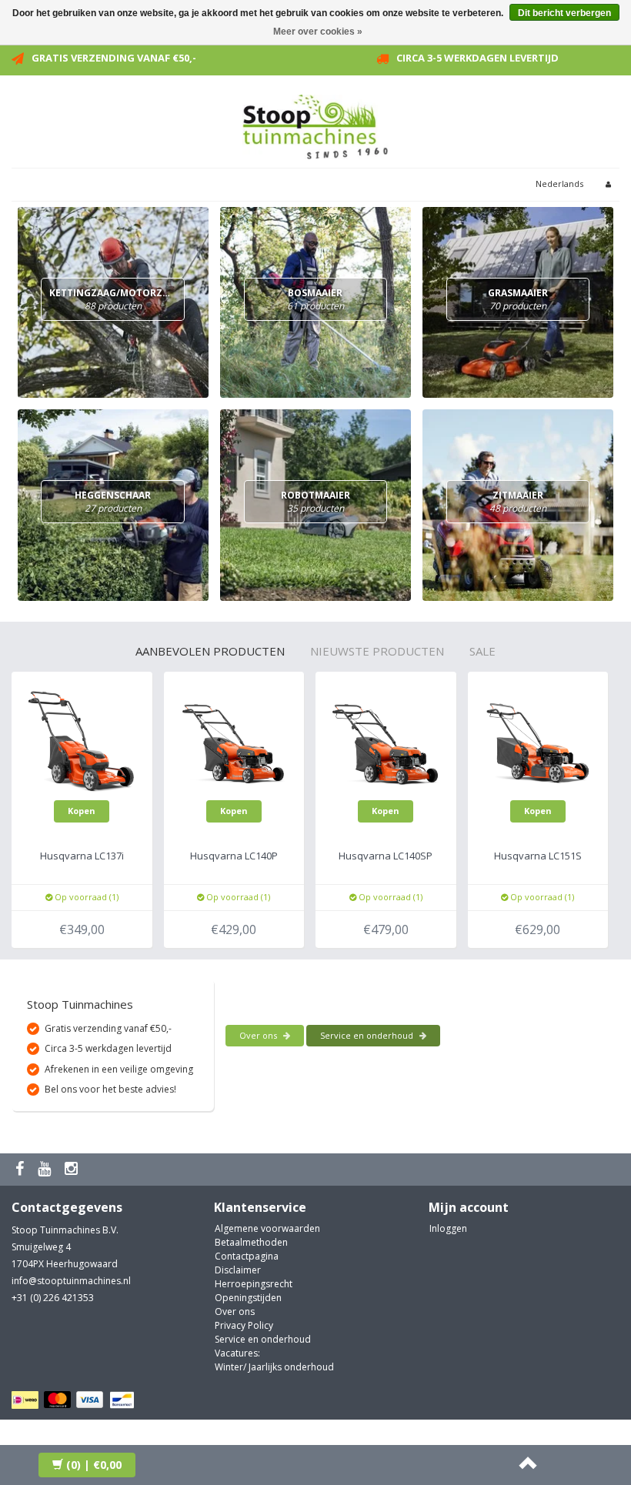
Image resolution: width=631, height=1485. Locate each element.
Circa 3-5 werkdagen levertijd (477, 58)
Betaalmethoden (251, 1242)
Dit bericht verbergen (564, 13)
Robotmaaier (315, 502)
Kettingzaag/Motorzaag (115, 299)
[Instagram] (73, 1169)
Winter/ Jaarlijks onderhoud (274, 1366)
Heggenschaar (113, 502)
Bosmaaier (315, 299)
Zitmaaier (517, 502)
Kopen (81, 810)
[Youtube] (46, 1169)
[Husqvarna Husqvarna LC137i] (82, 740)
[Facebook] (21, 1169)
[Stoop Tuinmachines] (315, 124)
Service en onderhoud (368, 1035)
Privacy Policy (244, 1325)
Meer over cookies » (317, 31)
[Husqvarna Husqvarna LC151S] (538, 740)
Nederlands (559, 183)
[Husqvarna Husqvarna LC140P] (234, 740)
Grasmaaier (518, 299)
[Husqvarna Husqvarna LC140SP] (386, 740)
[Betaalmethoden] (75, 1400)
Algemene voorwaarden (267, 1228)
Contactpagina (247, 1256)
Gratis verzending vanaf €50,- (114, 58)
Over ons (259, 1035)
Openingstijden (248, 1297)
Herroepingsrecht (253, 1283)
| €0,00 (94, 1464)
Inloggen (448, 1228)
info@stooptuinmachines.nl (71, 1280)
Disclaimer (238, 1269)
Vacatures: (237, 1353)
